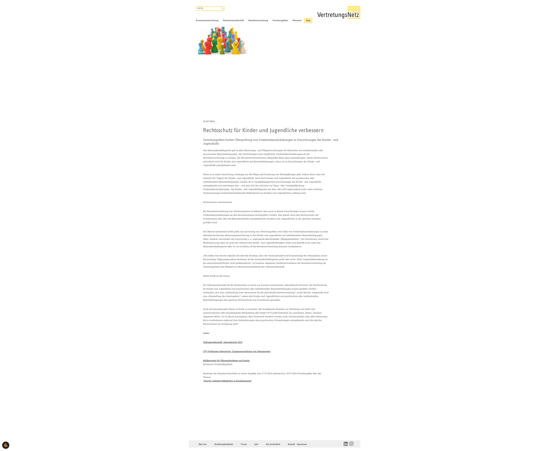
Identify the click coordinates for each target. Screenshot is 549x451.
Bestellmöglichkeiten (223, 444)
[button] (6, 445)
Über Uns (202, 444)
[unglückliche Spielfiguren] (274, 40)
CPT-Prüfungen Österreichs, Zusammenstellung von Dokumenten (236, 351)
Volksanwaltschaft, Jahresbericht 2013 (222, 342)
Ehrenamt (297, 20)
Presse (244, 444)
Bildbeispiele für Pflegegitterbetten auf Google (226, 360)
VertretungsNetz (280, 20)
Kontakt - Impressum (297, 444)
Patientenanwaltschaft (233, 20)
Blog (308, 20)
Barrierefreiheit (273, 444)
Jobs (256, 444)
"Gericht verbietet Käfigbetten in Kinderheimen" (227, 380)
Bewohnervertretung (258, 20)
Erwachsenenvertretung (207, 20)
